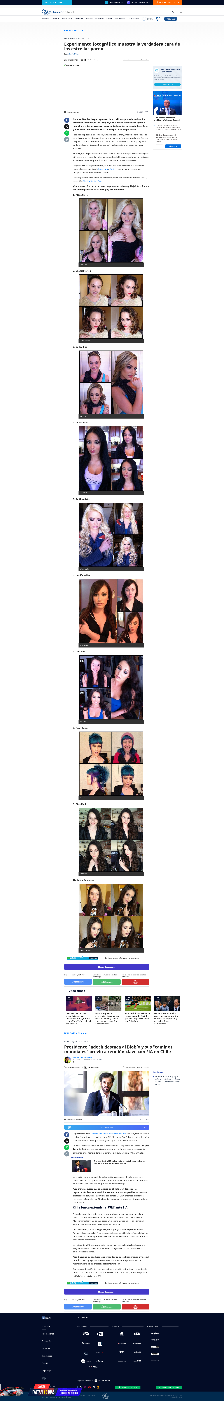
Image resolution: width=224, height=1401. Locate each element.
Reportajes (47, 1370)
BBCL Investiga (120, 19)
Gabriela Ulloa (73, 54)
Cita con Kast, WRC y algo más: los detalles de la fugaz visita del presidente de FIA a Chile (119, 1162)
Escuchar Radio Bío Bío (168, 2)
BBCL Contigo (134, 19)
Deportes (89, 19)
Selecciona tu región (53, 2)
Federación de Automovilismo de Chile (108, 1133)
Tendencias (99, 19)
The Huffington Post (92, 181)
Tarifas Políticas (48, 1386)
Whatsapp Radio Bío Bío (170, 1387)
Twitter (113, 169)
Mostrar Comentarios (106, 967)
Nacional (55, 19)
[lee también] (82, 1166)
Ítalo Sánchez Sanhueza (82, 1057)
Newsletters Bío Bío (116, 2)
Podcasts (45, 19)
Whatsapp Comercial (129, 1387)
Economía (79, 19)
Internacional (67, 19)
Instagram (103, 169)
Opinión (109, 19)
